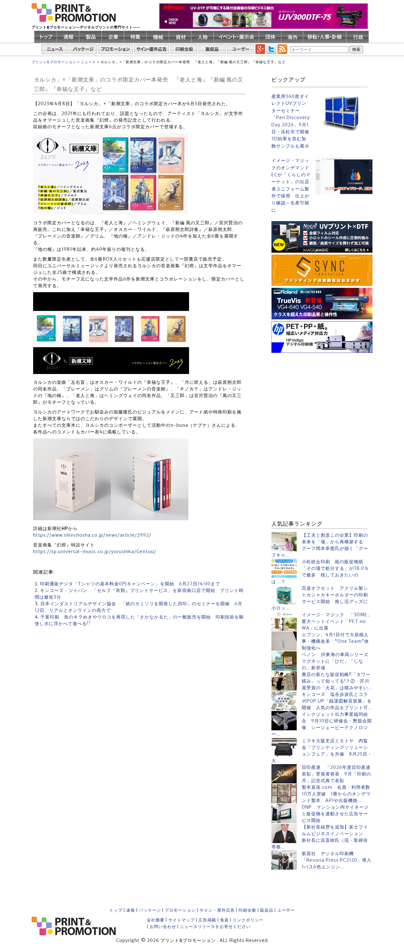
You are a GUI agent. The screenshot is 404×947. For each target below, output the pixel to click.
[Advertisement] (321, 394)
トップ (115, 910)
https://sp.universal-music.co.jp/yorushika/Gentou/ (94, 551)
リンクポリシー (248, 920)
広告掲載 (207, 920)
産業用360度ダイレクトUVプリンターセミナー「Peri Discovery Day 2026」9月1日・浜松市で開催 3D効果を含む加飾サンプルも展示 (291, 121)
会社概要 (155, 920)
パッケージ (150, 910)
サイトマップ (181, 920)
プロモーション (180, 910)
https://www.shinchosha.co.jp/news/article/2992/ (92, 535)
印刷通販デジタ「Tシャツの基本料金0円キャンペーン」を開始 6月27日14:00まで (130, 584)
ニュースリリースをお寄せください (215, 926)
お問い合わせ (163, 926)
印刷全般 (247, 910)
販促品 (266, 910)
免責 (224, 920)
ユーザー (286, 910)
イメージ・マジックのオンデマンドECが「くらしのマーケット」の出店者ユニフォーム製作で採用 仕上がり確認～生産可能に (291, 185)
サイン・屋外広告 (217, 910)
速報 (130, 910)
